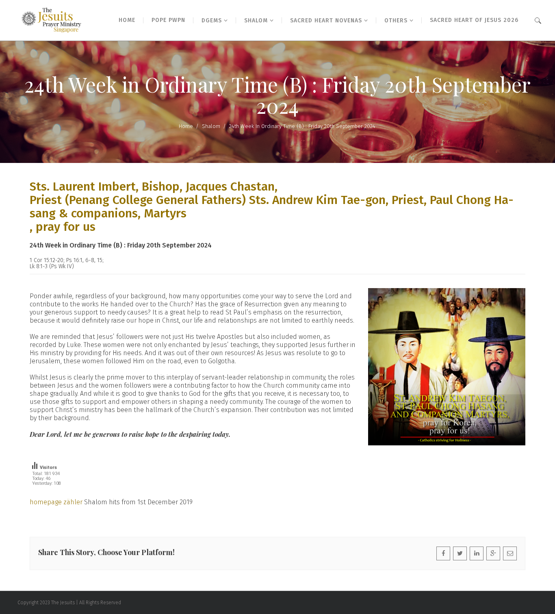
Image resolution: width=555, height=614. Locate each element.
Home (186, 126)
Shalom (211, 126)
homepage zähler (56, 502)
